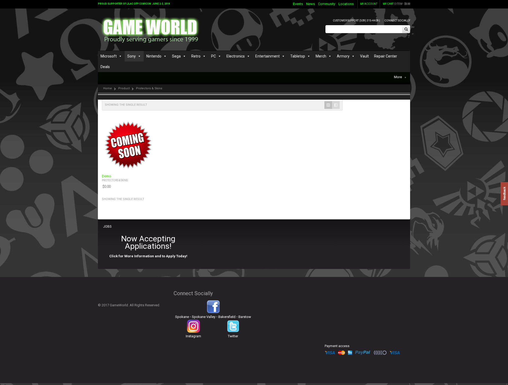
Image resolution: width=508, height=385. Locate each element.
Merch (321, 56)
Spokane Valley (203, 317)
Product (124, 88)
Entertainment (267, 56)
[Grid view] (328, 105)
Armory (343, 56)
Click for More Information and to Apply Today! (148, 256)
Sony (131, 56)
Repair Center (385, 56)
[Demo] (128, 144)
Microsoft (109, 56)
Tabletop (297, 56)
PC (213, 56)
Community (326, 4)
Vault (364, 56)
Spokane (182, 317)
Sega (176, 56)
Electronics (235, 56)
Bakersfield (226, 317)
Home (107, 88)
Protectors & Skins (115, 180)
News (310, 4)
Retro (196, 56)
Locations (346, 4)
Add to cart (147, 166)
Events (298, 4)
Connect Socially (397, 20)
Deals (105, 67)
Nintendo (153, 56)
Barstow (244, 317)
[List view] (336, 105)
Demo (106, 176)
